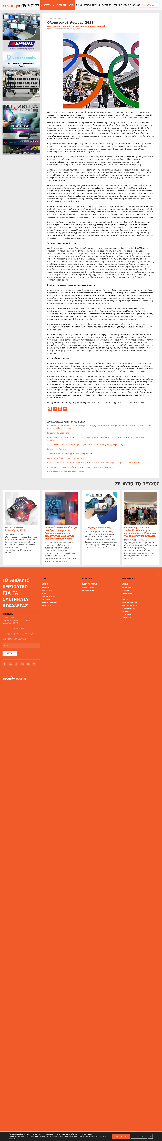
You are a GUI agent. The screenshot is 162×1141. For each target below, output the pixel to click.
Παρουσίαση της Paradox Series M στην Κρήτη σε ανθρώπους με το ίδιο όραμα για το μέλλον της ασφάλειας (95, 439)
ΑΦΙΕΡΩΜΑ (125, 611)
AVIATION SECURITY (129, 608)
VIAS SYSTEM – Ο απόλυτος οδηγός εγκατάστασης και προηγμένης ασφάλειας (85, 444)
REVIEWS (125, 584)
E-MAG (79, 5)
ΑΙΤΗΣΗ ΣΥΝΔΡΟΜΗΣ (122, 5)
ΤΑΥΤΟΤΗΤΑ (106, 5)
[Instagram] (22, 664)
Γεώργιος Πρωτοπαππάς (58, 433)
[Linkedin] (10, 664)
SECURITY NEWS (88, 587)
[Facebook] (5, 664)
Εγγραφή (9, 653)
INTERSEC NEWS (88, 590)
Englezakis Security (57, 449)
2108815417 (19, 628)
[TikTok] (16, 664)
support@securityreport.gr (19, 633)
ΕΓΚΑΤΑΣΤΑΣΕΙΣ (127, 593)
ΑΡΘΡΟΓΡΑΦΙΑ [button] (47, 5)
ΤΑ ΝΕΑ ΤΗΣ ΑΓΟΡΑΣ (89, 584)
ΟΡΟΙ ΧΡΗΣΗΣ (47, 605)
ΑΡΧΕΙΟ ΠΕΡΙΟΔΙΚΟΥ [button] (65, 5)
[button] (157, 574)
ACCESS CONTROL (128, 587)
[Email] (34, 664)
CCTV (123, 596)
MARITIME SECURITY (129, 605)
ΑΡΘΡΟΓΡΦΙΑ (47, 590)
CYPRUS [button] (136, 5)
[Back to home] (18, 5)
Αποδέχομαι (121, 1136)
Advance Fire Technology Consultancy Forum (69, 453)
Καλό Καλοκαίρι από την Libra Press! (66, 471)
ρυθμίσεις (13, 1138)
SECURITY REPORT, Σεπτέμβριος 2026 (15, 529)
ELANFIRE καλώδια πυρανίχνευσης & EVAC (67, 458)
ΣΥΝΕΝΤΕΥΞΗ (126, 614)
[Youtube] (28, 664)
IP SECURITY (126, 590)
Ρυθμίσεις (139, 1136)
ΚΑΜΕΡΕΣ (125, 599)
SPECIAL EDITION (92, 5)
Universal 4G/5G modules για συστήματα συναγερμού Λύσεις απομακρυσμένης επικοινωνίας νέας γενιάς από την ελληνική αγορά (99, 427)
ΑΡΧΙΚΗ (25, 5)
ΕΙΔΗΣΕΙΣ (45, 587)
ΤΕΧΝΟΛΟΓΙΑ (126, 617)
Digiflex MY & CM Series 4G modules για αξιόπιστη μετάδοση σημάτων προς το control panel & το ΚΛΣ (99, 462)
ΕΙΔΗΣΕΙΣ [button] (35, 5)
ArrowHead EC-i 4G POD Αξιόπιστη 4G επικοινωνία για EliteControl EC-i (83, 467)
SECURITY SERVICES (129, 602)
